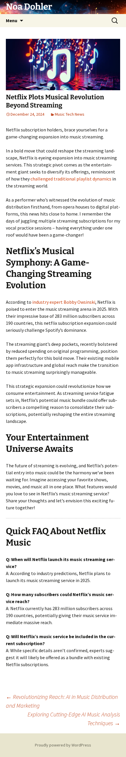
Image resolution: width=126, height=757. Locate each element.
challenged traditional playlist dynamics (70, 179)
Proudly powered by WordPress (63, 745)
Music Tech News (69, 114)
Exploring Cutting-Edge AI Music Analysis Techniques (74, 719)
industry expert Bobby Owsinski (63, 302)
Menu (11, 20)
